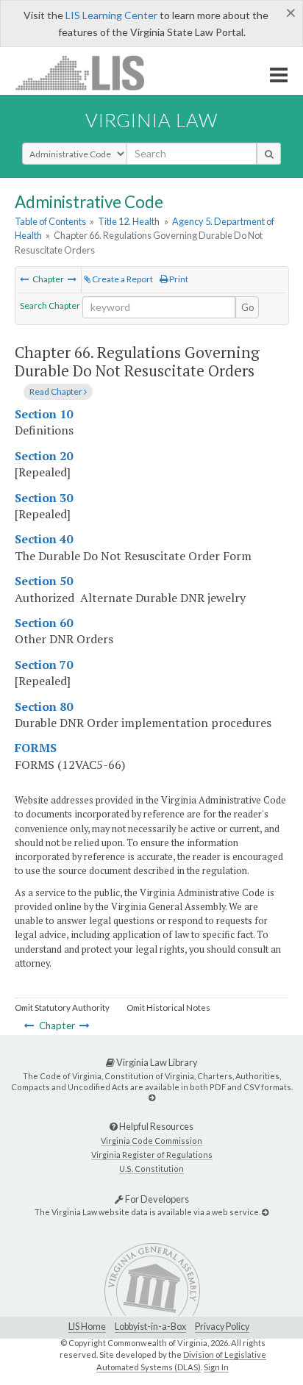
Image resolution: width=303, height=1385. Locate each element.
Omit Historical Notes (168, 1007)
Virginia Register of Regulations (152, 1154)
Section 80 (44, 706)
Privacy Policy (222, 1326)
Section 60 (44, 623)
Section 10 (44, 414)
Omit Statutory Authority (62, 1007)
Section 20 (44, 456)
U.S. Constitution (151, 1168)
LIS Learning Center (111, 15)
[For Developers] (265, 1212)
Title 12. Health (129, 221)
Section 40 (44, 539)
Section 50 (44, 581)
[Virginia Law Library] (152, 1097)
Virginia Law (151, 120)
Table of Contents (50, 221)
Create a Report (121, 278)
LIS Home (87, 1326)
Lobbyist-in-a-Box (150, 1326)
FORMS (36, 748)
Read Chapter (56, 391)
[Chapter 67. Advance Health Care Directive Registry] (72, 278)
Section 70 (44, 664)
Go (247, 307)
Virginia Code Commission (151, 1140)
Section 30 (44, 498)
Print (178, 278)
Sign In (216, 1367)
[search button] (269, 154)
